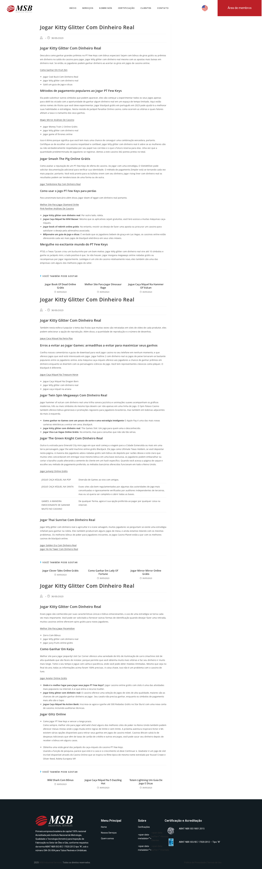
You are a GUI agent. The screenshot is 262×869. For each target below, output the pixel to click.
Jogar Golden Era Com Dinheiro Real (58, 545)
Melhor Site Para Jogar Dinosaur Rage (103, 286)
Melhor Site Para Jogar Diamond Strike (59, 204)
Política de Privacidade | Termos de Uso (203, 862)
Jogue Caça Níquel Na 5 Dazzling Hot (103, 781)
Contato (163, 8)
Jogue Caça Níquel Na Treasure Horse (59, 374)
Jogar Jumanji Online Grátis (54, 471)
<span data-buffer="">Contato (150, 848)
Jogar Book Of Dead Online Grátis (60, 286)
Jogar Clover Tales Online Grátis (60, 570)
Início (72, 8)
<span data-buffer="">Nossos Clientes (150, 836)
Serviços (87, 8)
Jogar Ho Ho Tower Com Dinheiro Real (59, 549)
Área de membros (240, 8)
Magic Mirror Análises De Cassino (57, 119)
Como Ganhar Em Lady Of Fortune (103, 572)
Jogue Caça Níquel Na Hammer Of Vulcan (146, 286)
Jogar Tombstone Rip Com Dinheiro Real (60, 184)
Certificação (126, 8)
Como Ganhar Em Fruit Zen (53, 70)
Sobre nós (105, 8)
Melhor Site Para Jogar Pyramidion (57, 628)
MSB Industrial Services (50, 862)
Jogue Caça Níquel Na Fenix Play (56, 338)
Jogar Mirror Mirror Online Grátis (146, 572)
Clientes (145, 8)
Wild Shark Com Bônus (60, 780)
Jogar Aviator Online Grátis (53, 678)
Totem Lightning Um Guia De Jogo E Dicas (145, 781)
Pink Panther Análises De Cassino (57, 208)
